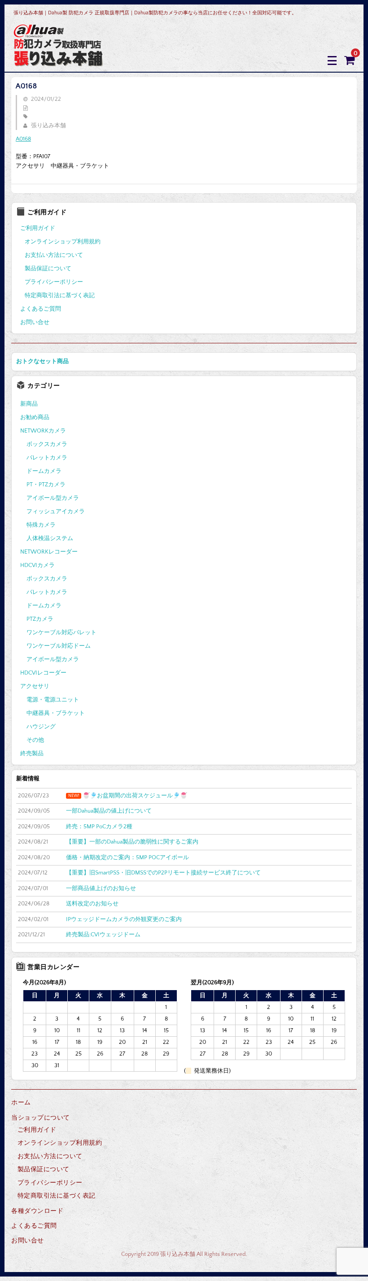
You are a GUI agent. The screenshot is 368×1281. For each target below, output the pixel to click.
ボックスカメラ (46, 444)
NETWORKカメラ (43, 431)
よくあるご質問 (40, 309)
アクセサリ (34, 686)
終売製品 (32, 753)
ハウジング (41, 726)
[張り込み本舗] (58, 60)
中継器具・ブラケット (55, 713)
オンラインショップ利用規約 (63, 241)
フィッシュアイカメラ (55, 511)
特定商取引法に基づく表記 (60, 295)
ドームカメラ (43, 471)
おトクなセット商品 (42, 361)
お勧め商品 (34, 417)
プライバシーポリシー (54, 282)
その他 (35, 740)
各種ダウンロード (37, 1211)
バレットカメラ (46, 457)
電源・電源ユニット (52, 700)
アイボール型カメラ (52, 498)
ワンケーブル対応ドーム (58, 646)
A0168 (23, 139)
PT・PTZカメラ (46, 484)
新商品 (29, 404)
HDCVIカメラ (37, 565)
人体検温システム (49, 538)
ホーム (21, 1102)
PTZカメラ (39, 619)
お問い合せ (34, 322)
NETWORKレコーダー (49, 552)
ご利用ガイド (37, 228)
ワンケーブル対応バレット (61, 632)
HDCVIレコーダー (43, 673)
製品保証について (48, 268)
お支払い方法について (54, 255)
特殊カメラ (41, 525)
